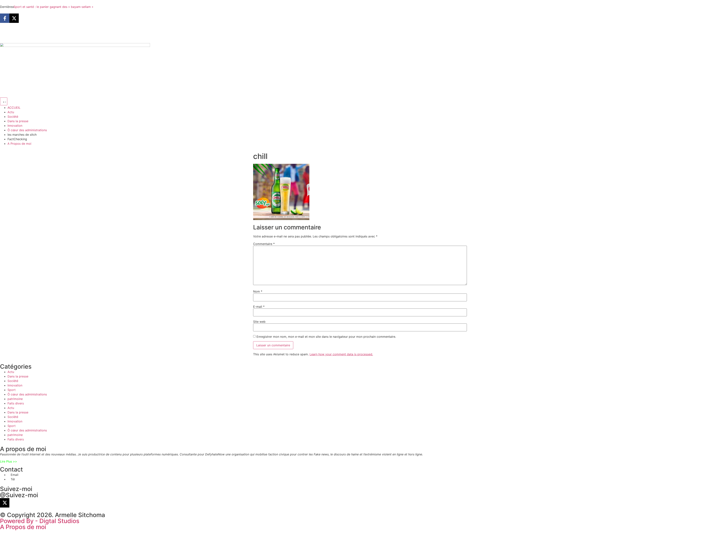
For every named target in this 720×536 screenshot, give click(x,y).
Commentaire (264, 243)
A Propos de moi (23, 527)
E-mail (259, 306)
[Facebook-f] (4, 18)
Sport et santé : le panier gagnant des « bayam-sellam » (53, 7)
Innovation (15, 385)
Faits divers (16, 403)
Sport (12, 390)
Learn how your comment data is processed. (341, 354)
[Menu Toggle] (3, 101)
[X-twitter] (14, 18)
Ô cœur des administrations (27, 394)
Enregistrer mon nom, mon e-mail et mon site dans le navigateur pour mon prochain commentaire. (326, 336)
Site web (259, 321)
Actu (11, 372)
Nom (257, 291)
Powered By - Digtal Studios (39, 521)
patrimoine (15, 399)
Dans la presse (18, 376)
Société (13, 381)
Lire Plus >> (8, 461)
